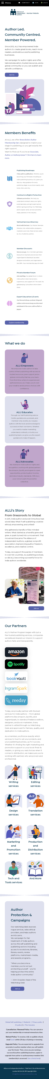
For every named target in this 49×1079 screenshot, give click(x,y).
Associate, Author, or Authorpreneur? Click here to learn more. (23, 154)
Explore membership (16, 323)
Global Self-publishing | (14, 1022)
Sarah (13, 1040)
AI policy (18, 1025)
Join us (36, 608)
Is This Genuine (29, 1025)
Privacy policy (37, 1022)
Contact (26, 2)
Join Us (11, 75)
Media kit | (28, 1022)
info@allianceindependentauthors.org (24, 1074)
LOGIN (45, 2)
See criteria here (34, 1058)
